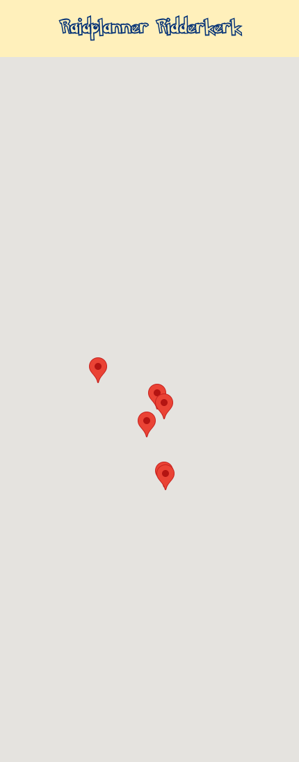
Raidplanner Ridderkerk (150, 28)
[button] (98, 370)
